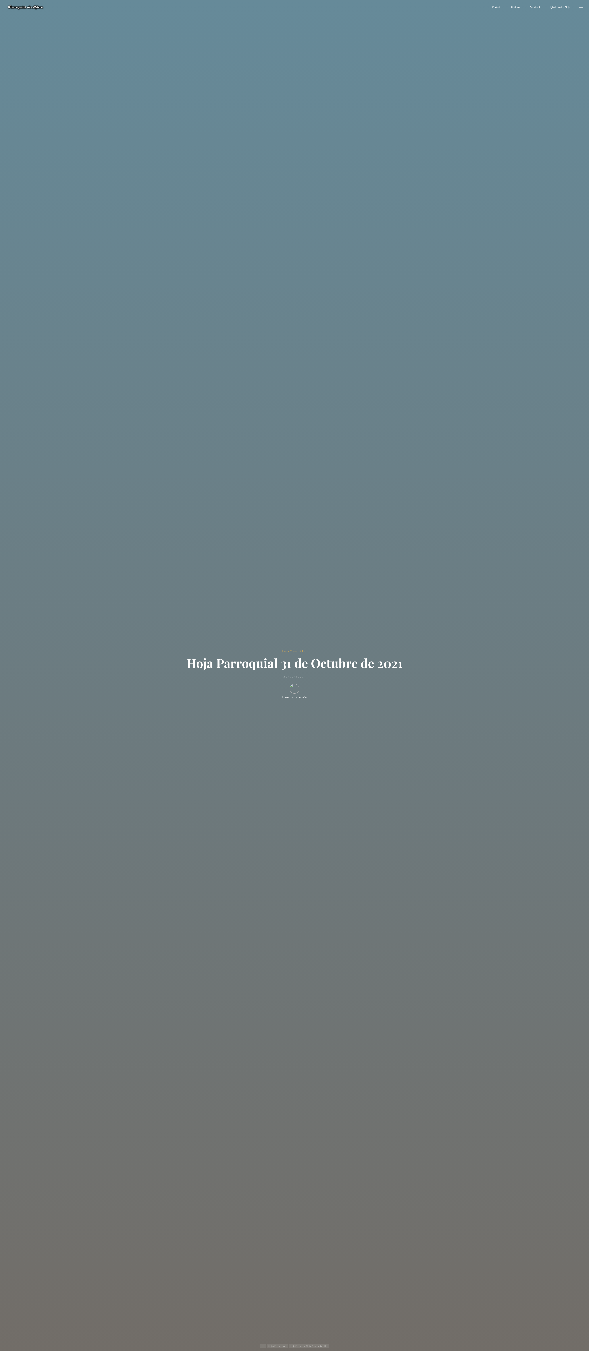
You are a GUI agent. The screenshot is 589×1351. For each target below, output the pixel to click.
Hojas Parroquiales (294, 651)
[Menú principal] (580, 7)
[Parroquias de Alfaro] (25, 7)
